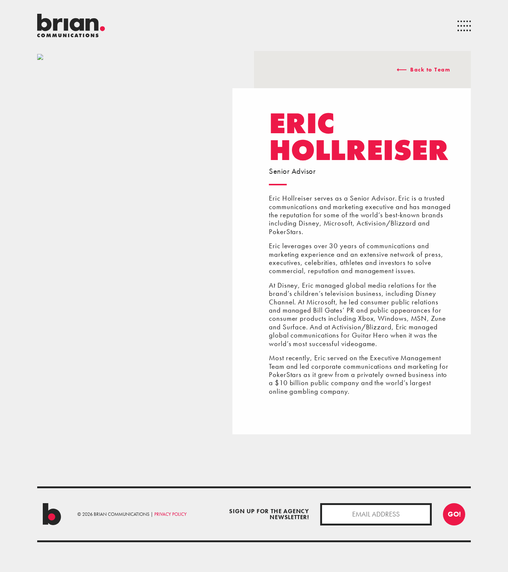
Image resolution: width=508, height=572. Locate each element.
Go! (454, 514)
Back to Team (429, 69)
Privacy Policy (170, 514)
